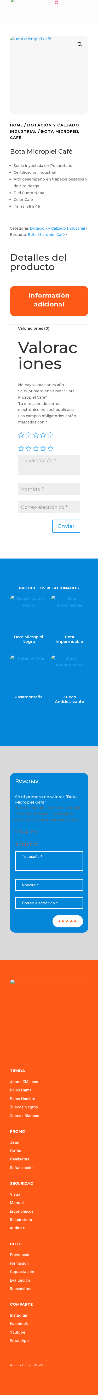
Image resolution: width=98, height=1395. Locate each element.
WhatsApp (19, 1340)
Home (16, 125)
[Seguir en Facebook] (14, 1046)
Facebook (19, 1323)
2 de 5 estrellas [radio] (28, 448)
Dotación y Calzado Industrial (57, 228)
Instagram (19, 1315)
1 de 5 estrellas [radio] (21, 448)
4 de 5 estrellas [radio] (43, 448)
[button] (80, 44)
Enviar (68, 921)
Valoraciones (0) (33, 328)
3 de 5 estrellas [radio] (36, 448)
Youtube (17, 1332)
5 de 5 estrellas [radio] (50, 448)
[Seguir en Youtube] (25, 1046)
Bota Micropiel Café (46, 234)
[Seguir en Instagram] (36, 1046)
